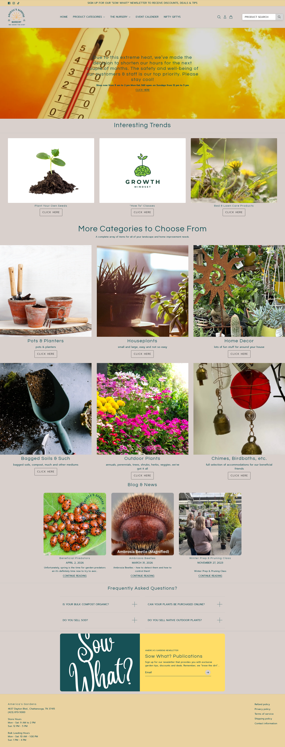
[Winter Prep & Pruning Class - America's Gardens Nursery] (210, 524)
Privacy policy (262, 709)
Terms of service (264, 714)
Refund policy (262, 704)
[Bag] (231, 17)
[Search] (219, 17)
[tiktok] (18, 3)
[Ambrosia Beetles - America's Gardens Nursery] (142, 524)
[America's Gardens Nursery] (16, 17)
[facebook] (9, 3)
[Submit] (207, 672)
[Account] (225, 17)
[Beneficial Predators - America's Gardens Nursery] (75, 524)
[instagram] (14, 3)
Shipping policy (263, 718)
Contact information (266, 723)
